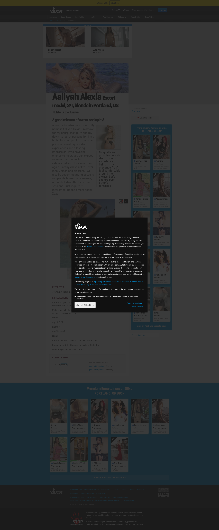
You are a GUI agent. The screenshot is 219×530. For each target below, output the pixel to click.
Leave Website (137, 306)
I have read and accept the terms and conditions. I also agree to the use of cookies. (107, 298)
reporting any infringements (86, 277)
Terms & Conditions (95, 247)
